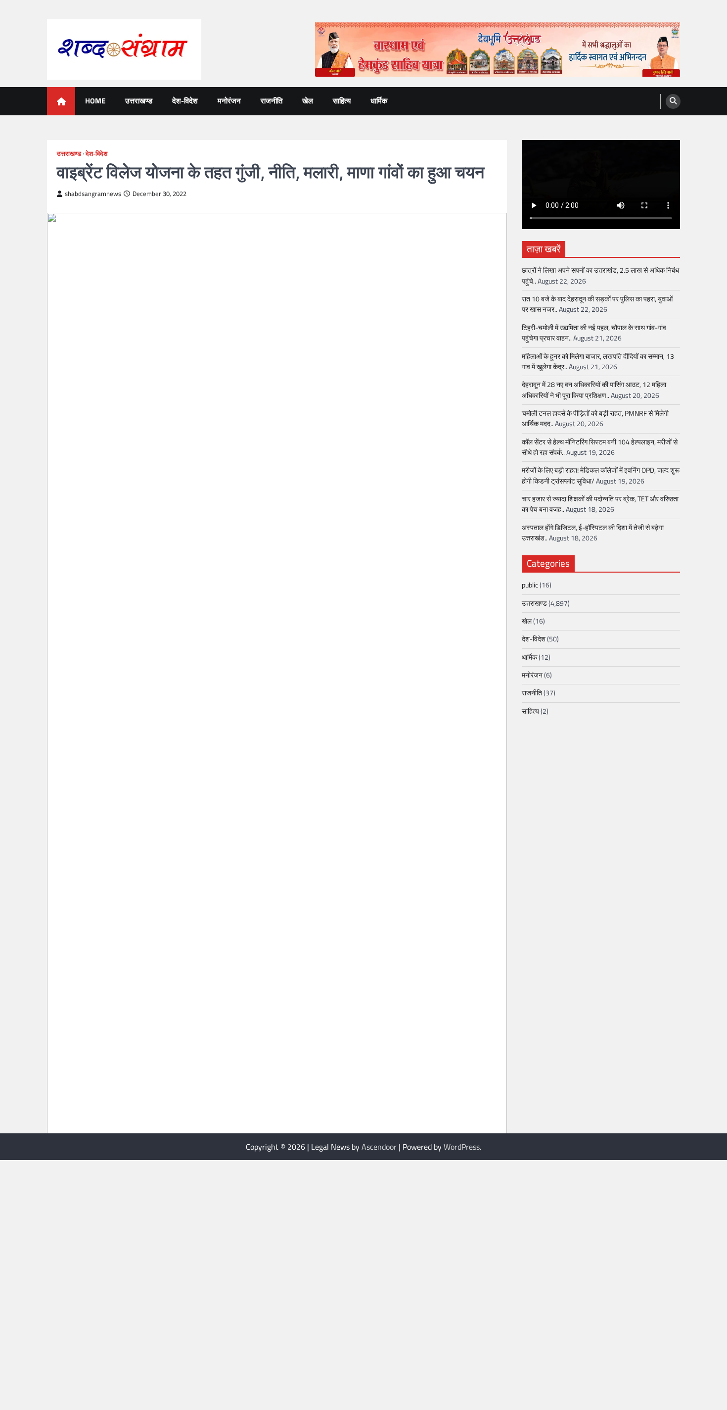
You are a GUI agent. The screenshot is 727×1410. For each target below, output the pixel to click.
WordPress (462, 1147)
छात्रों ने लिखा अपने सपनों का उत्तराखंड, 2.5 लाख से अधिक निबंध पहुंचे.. (600, 276)
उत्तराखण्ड (138, 100)
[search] (673, 101)
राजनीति (271, 100)
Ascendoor (379, 1147)
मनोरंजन (229, 100)
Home (95, 100)
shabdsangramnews (93, 193)
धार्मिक (378, 100)
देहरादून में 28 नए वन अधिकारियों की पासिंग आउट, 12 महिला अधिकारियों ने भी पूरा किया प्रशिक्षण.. (594, 390)
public (530, 585)
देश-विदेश (185, 100)
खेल (307, 100)
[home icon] (61, 101)
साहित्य (342, 100)
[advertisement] (497, 49)
